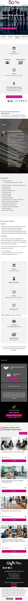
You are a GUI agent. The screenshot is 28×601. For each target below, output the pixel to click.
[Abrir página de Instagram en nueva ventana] (11, 568)
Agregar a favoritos (18, 7)
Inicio (2, 10)
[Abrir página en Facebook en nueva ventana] (4, 568)
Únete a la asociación (14, 378)
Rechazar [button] (9, 598)
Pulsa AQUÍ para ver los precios (14, 90)
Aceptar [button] (18, 598)
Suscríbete (14, 586)
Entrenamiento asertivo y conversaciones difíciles (13, 451)
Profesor (3, 36)
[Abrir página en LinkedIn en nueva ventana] (9, 568)
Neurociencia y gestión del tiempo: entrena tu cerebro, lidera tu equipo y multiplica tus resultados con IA (14, 541)
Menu (3, 5)
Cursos (5, 10)
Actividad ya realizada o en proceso (9, 28)
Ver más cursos (23, 433)
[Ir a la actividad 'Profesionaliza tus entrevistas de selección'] (14, 502)
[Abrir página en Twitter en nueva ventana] (6, 568)
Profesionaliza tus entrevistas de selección (11, 510)
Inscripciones (24, 36)
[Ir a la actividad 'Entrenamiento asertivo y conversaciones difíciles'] (14, 443)
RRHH (8, 10)
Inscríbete (14, 460)
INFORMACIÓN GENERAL (17, 37)
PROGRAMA (10, 36)
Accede (25, 5)
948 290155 (14, 412)
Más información (5, 463)
